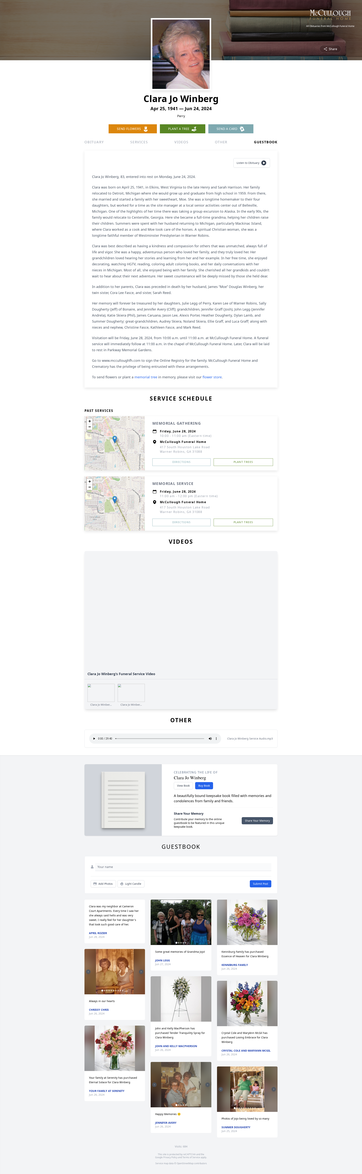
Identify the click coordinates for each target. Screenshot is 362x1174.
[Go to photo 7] (116, 990)
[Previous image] (88, 971)
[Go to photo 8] (118, 990)
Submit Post (260, 883)
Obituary (94, 142)
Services (139, 142)
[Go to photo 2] (104, 990)
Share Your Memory (257, 820)
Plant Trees (243, 462)
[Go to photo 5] (111, 990)
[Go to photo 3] (106, 990)
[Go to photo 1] (102, 991)
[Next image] (141, 971)
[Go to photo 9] (120, 990)
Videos (181, 142)
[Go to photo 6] (113, 990)
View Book (183, 785)
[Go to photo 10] (122, 990)
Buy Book (204, 785)
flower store (212, 377)
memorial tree (145, 377)
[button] (114, 439)
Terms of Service (191, 1157)
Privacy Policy (170, 1157)
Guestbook (266, 142)
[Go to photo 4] (109, 990)
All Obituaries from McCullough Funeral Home (330, 26)
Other (221, 142)
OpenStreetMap (185, 1163)
